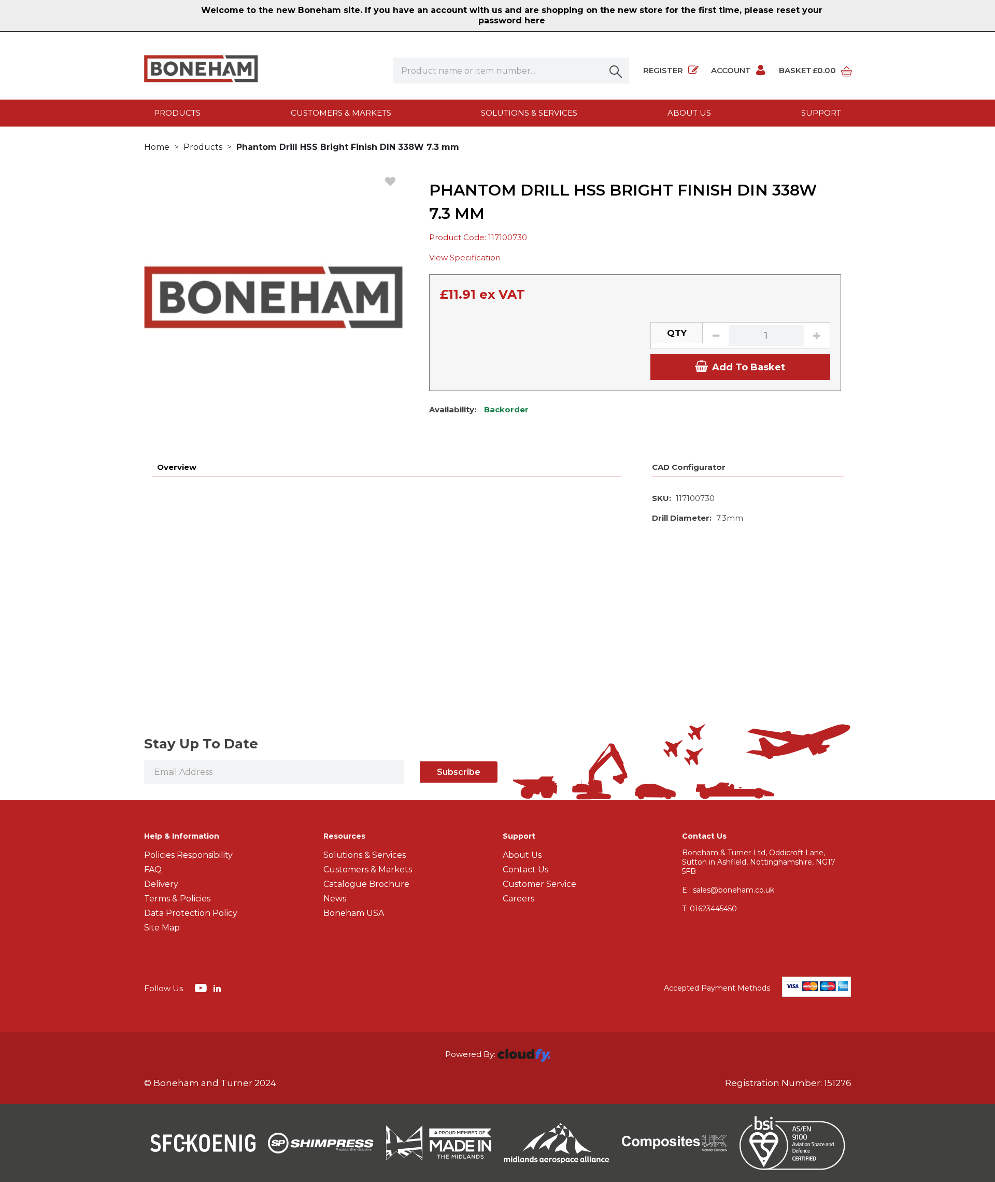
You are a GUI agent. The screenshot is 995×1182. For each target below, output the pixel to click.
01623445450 (709, 908)
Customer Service (539, 884)
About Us (522, 855)
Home (156, 147)
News (334, 898)
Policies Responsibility (188, 855)
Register (663, 70)
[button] (616, 71)
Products (177, 113)
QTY (677, 333)
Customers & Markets (341, 113)
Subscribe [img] (458, 772)
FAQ (153, 869)
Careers (518, 898)
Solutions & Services (529, 113)
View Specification (465, 257)
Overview (176, 467)
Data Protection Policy (190, 913)
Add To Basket (748, 367)
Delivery (161, 884)
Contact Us (525, 869)
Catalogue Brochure (366, 884)
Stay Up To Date (201, 743)
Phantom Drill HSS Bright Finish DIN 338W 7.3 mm (347, 147)
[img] (202, 987)
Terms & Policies (177, 898)
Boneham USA (353, 913)
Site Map (162, 928)
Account (731, 70)
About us (689, 113)
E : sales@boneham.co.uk (728, 890)
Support (821, 113)
